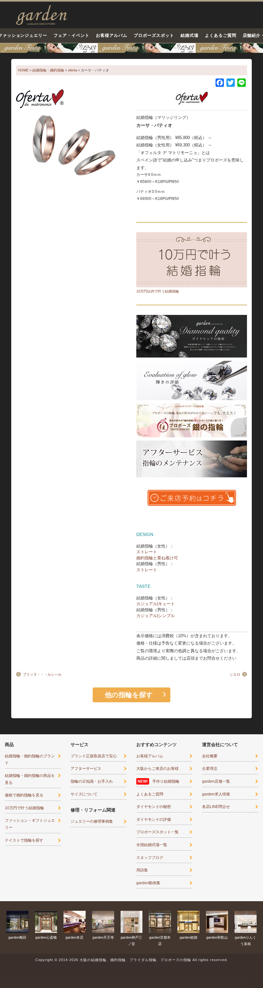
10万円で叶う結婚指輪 (24, 808)
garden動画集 (148, 883)
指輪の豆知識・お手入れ (92, 781)
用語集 (142, 870)
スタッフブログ (149, 857)
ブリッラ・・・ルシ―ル (42, 674)
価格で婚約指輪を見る (24, 795)
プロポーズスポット (154, 35)
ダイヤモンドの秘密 (153, 806)
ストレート (146, 551)
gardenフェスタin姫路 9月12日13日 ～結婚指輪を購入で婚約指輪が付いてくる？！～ (131, 48)
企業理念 (209, 768)
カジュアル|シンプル (155, 615)
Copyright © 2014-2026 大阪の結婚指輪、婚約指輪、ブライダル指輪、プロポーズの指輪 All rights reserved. (131, 960)
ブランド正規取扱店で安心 (94, 756)
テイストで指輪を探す (24, 840)
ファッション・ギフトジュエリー (30, 824)
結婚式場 (190, 35)
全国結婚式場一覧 (151, 845)
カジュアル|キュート (155, 603)
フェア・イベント (71, 35)
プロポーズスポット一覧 (157, 832)
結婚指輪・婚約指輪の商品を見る (30, 779)
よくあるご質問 (220, 35)
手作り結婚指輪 (165, 781)
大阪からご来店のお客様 (157, 768)
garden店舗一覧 (216, 781)
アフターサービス (86, 768)
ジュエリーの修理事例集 (92, 821)
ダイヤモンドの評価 (153, 819)
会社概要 (209, 756)
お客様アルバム (111, 35)
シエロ (235, 674)
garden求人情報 (216, 794)
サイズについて (84, 794)
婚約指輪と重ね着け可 (157, 558)
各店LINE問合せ (216, 806)
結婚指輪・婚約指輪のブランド (30, 759)
